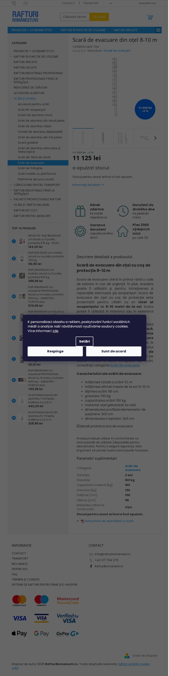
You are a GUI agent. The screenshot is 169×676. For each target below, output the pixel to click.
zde (55, 331)
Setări (84, 341)
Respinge (55, 351)
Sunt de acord (113, 351)
